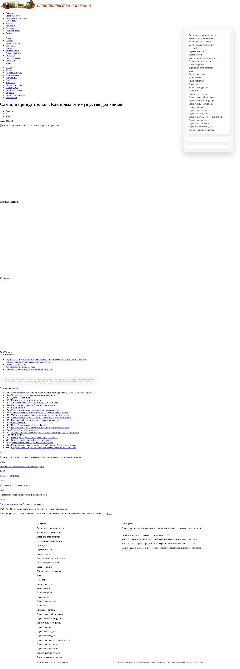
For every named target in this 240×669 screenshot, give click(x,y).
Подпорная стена (45, 584)
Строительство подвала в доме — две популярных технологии (41, 417)
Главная (9, 111)
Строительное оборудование (50, 614)
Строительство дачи (46, 631)
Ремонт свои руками (46, 601)
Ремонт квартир (44, 592)
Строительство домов (47, 644)
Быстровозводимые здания (49, 541)
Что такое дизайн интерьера (24, 430)
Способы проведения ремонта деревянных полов (29, 369)
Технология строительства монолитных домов (28, 362)
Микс (8, 116)
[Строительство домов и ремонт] (45, 9)
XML (109, 513)
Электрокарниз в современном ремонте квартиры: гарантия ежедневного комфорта (64, 381)
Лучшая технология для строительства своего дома (35, 410)
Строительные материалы (49, 623)
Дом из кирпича (44, 567)
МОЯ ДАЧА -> (18, 435)
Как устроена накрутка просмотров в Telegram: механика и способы (43, 447)
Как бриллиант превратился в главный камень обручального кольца (56, 379)
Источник (4, 278)
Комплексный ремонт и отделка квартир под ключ (35, 420)
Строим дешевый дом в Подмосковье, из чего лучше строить (40, 412)
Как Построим (18, 407)
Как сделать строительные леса (20, 367)
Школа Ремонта (18, 422)
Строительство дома (46, 635)
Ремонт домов (43, 588)
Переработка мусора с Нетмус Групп (28, 425)
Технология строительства (49, 657)
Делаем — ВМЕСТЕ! (16, 364)
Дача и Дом (42, 545)
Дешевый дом (43, 554)
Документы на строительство (51, 558)
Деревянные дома (45, 549)
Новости (41, 580)
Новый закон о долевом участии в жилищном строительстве (40, 427)
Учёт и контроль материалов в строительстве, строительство (40, 415)
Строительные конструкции (50, 618)
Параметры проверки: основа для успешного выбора (49, 383)
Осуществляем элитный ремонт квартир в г (32, 440)
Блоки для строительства (48, 537)
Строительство (44, 627)
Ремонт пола (43, 597)
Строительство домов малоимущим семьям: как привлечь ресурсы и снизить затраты (46, 359)
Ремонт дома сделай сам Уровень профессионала (34, 437)
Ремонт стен (42, 605)
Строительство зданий (47, 648)
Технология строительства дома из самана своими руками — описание (45, 432)
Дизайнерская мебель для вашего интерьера (18, 379)
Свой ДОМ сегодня (46, 610)
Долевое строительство (48, 562)
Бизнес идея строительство (49, 532)
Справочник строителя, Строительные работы (33, 405)
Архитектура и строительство (51, 528)
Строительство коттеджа (48, 653)
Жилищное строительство (49, 571)
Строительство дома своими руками (54, 640)
